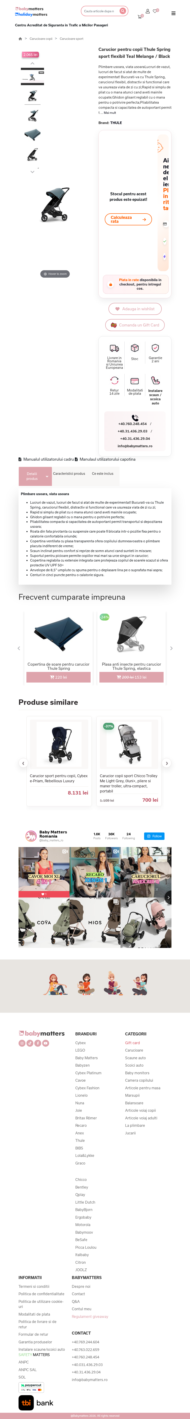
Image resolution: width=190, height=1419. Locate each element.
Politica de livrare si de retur (38, 1324)
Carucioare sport (71, 38)
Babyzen (82, 1065)
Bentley (81, 1187)
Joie (78, 1110)
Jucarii (130, 1133)
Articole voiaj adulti (141, 1118)
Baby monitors (137, 1073)
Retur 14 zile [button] (114, 392)
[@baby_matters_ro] (31, 836)
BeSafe (81, 1240)
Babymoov (84, 1232)
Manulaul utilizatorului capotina (107, 459)
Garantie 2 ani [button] (155, 359)
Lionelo (81, 1095)
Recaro (81, 1125)
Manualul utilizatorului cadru (48, 459)
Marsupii (132, 1095)
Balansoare (134, 1103)
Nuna (79, 1103)
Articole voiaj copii (140, 1110)
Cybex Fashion (87, 1088)
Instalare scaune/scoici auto (42, 1352)
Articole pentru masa (142, 1088)
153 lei (123, 675)
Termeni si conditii (34, 1286)
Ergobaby (83, 1217)
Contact (78, 1294)
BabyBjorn (83, 1210)
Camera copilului (139, 1080)
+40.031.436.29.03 (87, 1365)
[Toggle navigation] (173, 14)
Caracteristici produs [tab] (69, 473)
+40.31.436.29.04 (135, 439)
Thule (80, 1140)
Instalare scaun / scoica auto (155, 397)
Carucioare (134, 1050)
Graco (80, 1163)
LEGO (80, 1050)
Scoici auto (134, 1065)
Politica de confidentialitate (41, 1294)
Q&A (76, 1301)
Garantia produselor (35, 1342)
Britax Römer (86, 1118)
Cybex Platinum (88, 1073)
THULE (116, 123)
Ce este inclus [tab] (102, 473)
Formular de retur (33, 1334)
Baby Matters (86, 1058)
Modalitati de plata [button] (135, 392)
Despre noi (81, 1286)
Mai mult (110, 113)
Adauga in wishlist (138, 309)
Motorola (82, 1225)
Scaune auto (135, 1058)
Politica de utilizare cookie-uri (41, 1304)
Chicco (81, 1179)
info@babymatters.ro (135, 446)
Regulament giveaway (90, 1316)
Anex (79, 1133)
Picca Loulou (85, 1247)
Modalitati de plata (34, 1314)
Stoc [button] (134, 358)
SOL (22, 1377)
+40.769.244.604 (85, 1342)
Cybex (80, 1043)
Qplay (80, 1194)
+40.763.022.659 (85, 1350)
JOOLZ (81, 1270)
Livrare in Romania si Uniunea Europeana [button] (114, 362)
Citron (80, 1262)
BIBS (79, 1148)
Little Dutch (85, 1202)
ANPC (24, 1362)
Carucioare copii (41, 38)
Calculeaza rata (121, 219)
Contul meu (81, 1309)
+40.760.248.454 (132, 424)
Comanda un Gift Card (139, 325)
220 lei (60, 677)
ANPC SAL (28, 1370)
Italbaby (82, 1255)
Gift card (132, 1043)
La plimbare (135, 1125)
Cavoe (80, 1080)
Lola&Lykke (84, 1155)
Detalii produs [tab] (32, 476)
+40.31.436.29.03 (132, 431)
